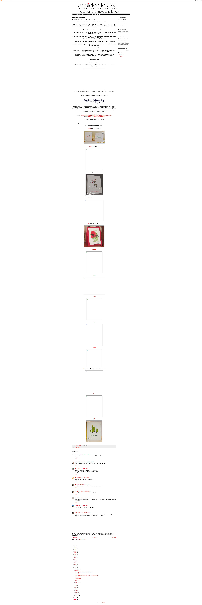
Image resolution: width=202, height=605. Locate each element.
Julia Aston (77, 484)
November (77, 570)
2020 (75, 557)
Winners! (77, 573)
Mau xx (76, 468)
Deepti (94, 322)
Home (73, 14)
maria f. (76, 505)
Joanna (89, 128)
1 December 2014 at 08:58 (84, 477)
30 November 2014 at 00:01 (83, 468)
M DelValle (77, 477)
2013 (75, 597)
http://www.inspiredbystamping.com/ (96, 114)
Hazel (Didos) (77, 491)
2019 (75, 559)
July (76, 585)
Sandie (94, 296)
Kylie (89, 223)
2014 (75, 567)
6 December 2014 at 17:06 (83, 497)
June (76, 587)
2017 (75, 562)
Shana (94, 393)
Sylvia (94, 275)
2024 (75, 551)
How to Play (78, 14)
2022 (75, 554)
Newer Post (75, 537)
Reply (76, 458)
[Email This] (83, 445)
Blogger (103, 602)
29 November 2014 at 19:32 (86, 454)
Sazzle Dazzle (77, 454)
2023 (75, 552)
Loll (91, 172)
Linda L (90, 146)
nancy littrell (77, 512)
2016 (75, 564)
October (77, 580)
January (77, 595)
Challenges (77, 447)
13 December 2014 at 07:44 (85, 512)
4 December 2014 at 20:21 (85, 491)
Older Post (114, 537)
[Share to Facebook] (86, 445)
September (77, 582)
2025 (75, 549)
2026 (75, 547)
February (77, 593)
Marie (84, 368)
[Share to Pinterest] (87, 445)
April (76, 590)
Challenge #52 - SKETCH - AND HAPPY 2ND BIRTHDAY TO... (87, 575)
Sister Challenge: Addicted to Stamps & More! (93, 14)
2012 (75, 599)
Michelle (94, 249)
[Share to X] (85, 445)
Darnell (76, 497)
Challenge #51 (78, 578)
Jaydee (94, 418)
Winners (121, 56)
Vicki (89, 197)
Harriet (94, 347)
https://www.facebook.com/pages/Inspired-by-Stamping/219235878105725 (96, 115)
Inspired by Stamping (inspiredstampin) (96, 116)
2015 (75, 565)
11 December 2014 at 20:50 (83, 505)
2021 (75, 556)
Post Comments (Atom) (81, 539)
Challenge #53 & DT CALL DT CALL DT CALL (84, 572)
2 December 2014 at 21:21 (85, 484)
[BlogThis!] (84, 445)
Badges (83, 14)
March (76, 592)
